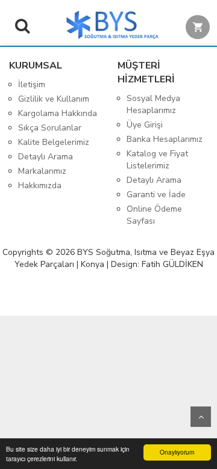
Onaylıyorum (177, 451)
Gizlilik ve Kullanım (53, 99)
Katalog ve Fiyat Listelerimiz (157, 159)
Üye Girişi (145, 124)
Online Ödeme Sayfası (154, 215)
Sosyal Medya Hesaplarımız (153, 104)
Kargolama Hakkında (57, 113)
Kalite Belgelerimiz (53, 142)
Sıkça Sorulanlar (49, 127)
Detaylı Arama (45, 156)
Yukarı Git (200, 416)
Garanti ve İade (156, 194)
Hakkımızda (39, 185)
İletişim (31, 84)
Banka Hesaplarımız (165, 139)
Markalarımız (42, 171)
